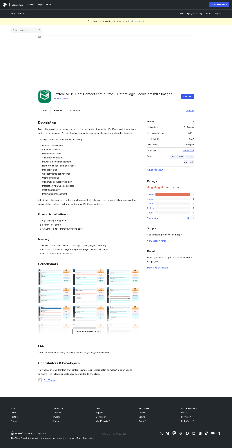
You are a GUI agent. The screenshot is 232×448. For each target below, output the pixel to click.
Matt (184, 413)
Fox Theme (62, 98)
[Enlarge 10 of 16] (67, 327)
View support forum (156, 240)
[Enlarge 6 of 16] (135, 290)
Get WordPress (219, 4)
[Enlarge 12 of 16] (135, 327)
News (13, 413)
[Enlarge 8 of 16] (101, 309)
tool (191, 162)
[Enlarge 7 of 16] (67, 309)
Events (142, 413)
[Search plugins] (39, 30)
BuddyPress (187, 421)
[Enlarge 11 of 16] (101, 327)
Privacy (14, 421)
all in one (173, 157)
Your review (153, 218)
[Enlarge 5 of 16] (101, 290)
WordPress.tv (103, 421)
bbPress (186, 417)
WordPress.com (189, 408)
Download (187, 96)
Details (44, 110)
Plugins (56, 417)
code (181, 157)
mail (186, 162)
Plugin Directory (18, 13)
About (13, 408)
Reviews (58, 110)
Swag (142, 421)
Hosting (14, 417)
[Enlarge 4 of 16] (67, 290)
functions (189, 157)
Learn (98, 408)
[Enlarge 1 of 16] (67, 272)
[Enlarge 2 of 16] (101, 272)
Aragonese (41, 433)
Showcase (58, 408)
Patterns (57, 421)
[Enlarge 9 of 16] (135, 309)
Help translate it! (137, 21)
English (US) (188, 150)
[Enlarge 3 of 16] (135, 272)
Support (190, 110)
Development (75, 110)
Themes (57, 413)
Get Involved (144, 408)
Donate (143, 417)
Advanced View (155, 169)
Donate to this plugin (157, 267)
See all (190, 218)
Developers (101, 417)
